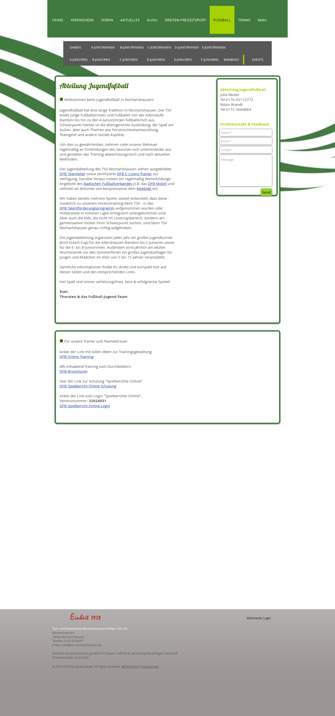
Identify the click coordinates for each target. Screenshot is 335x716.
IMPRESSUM (129, 666)
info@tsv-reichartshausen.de (82, 645)
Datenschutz (150, 666)
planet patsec (84, 666)
